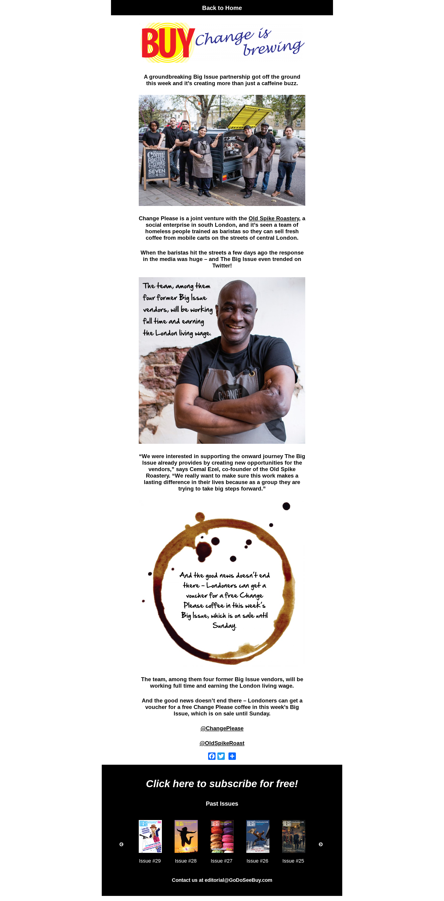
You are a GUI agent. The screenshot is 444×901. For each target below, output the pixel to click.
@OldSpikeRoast (222, 743)
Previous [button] (121, 844)
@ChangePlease (222, 728)
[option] (150, 844)
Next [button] (320, 844)
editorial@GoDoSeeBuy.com (238, 880)
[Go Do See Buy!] (222, 15)
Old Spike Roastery (274, 218)
